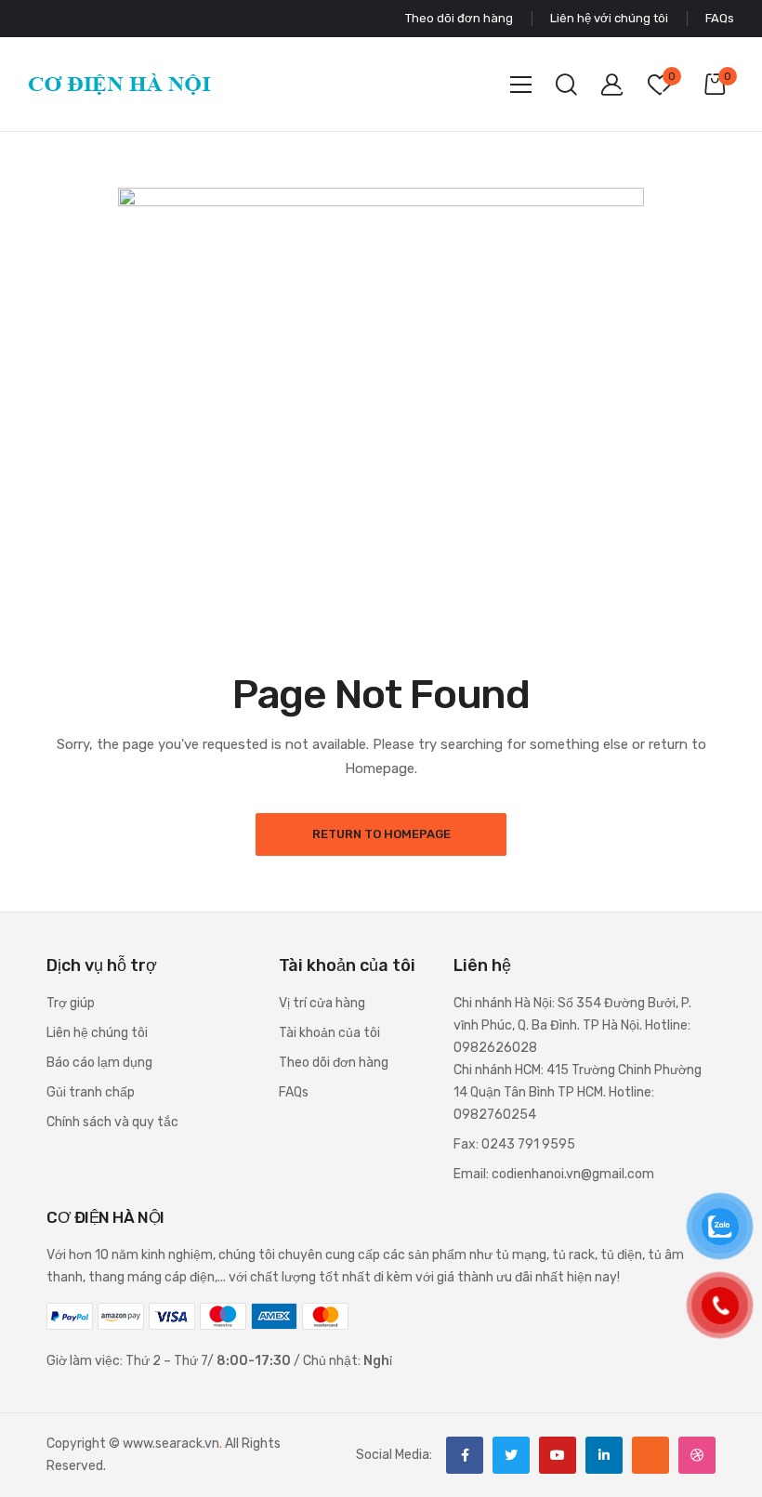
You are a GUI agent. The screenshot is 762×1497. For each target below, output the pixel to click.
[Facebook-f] (464, 1455)
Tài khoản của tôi (329, 1033)
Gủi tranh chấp (90, 1092)
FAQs (294, 1092)
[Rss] (650, 1455)
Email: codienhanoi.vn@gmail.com (553, 1174)
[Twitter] (511, 1455)
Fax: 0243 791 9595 (514, 1144)
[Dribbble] (697, 1455)
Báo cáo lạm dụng (99, 1062)
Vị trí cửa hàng (322, 1003)
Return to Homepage (381, 834)
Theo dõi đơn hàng (333, 1062)
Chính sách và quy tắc (112, 1122)
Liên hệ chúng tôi (97, 1033)
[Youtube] (557, 1455)
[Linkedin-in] (604, 1455)
